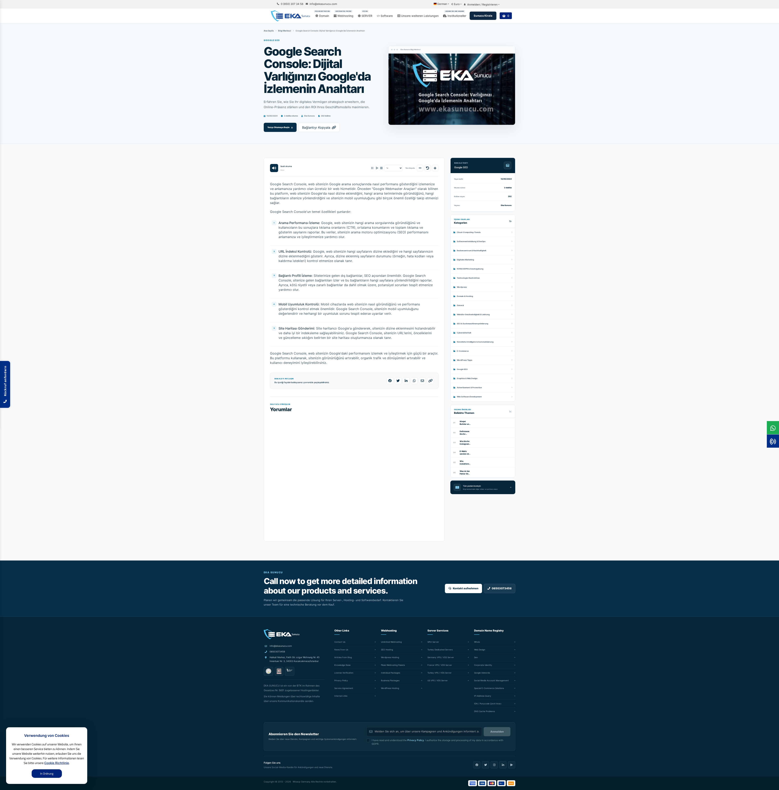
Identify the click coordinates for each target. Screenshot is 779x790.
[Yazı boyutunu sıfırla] (427, 168)
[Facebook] (476, 764)
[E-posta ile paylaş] (422, 380)
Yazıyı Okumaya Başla (278, 127)
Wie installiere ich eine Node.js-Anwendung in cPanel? (465, 462)
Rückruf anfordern (5, 382)
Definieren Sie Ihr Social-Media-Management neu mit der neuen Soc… (465, 432)
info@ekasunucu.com (323, 3)
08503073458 (277, 651)
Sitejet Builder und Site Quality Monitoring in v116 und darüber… (465, 422)
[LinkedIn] (503, 764)
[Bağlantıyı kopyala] (430, 380)
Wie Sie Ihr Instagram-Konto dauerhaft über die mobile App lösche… (465, 442)
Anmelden (497, 731)
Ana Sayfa (269, 30)
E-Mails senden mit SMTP (465, 452)
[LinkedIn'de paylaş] (406, 380)
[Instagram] (494, 764)
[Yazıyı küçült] (420, 168)
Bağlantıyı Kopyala (316, 127)
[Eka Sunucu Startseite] (281, 634)
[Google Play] (511, 764)
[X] (485, 764)
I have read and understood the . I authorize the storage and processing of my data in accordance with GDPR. (437, 742)
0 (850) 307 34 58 (292, 3)
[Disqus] (354, 473)
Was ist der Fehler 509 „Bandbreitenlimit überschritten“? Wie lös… (465, 472)
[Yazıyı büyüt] (435, 168)
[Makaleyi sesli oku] (274, 168)
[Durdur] (381, 168)
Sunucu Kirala (483, 15)
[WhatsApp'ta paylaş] (414, 380)
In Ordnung (46, 773)
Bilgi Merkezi (284, 30)
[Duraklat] (372, 168)
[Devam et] (377, 168)
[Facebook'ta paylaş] (389, 380)
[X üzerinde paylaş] (398, 380)
